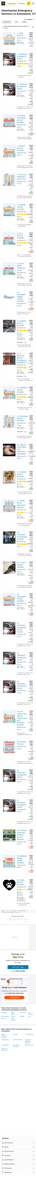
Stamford (4, 1012)
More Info (20, 336)
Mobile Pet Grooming (4, 1049)
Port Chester (30, 1013)
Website (19, 40)
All (17, 22)
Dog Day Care (29, 1045)
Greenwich (14, 910)
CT (8, 910)
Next (28, 919)
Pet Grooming (29, 1034)
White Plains (13, 1013)
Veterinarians (22, 910)
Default (29, 19)
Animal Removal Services (4, 1036)
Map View (8, 22)
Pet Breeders (5, 1045)
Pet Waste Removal (16, 1045)
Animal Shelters (18, 1039)
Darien (13, 1016)
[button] (33, 3)
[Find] (28, 3)
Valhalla (22, 1016)
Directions (20, 334)
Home (3, 910)
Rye (29, 1016)
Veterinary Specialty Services (28, 1041)
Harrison (3, 1018)
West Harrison (13, 1019)
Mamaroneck (5, 1016)
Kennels (15, 1034)
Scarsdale (23, 1012)
